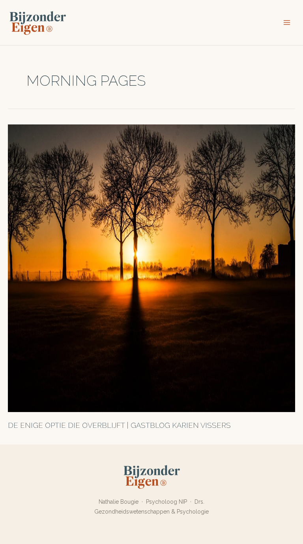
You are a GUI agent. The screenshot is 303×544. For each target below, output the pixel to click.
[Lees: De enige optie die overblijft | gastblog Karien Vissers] (151, 267)
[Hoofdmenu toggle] (287, 22)
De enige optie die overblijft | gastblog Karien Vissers (119, 425)
